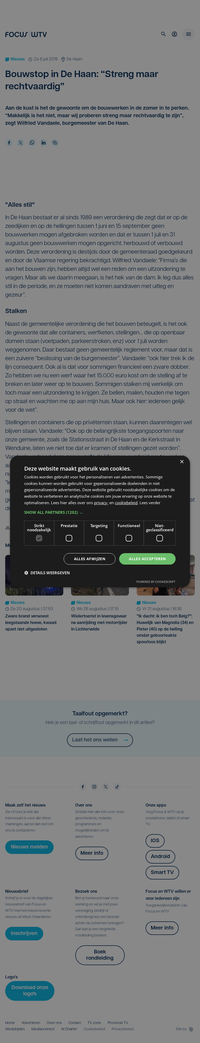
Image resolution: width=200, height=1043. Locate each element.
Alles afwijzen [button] (89, 558)
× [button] (182, 462)
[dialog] (100, 522)
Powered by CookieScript (155, 582)
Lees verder (150, 502)
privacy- (101, 502)
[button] (100, 512)
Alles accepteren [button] (147, 558)
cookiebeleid (126, 502)
